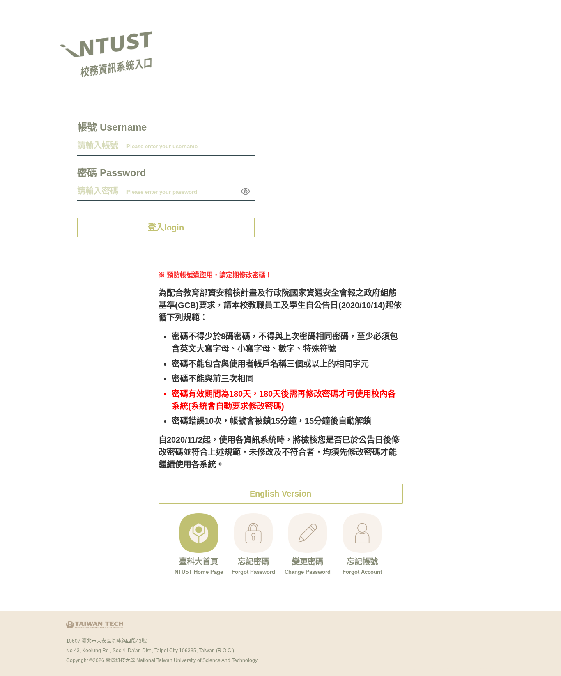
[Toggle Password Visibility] (246, 191)
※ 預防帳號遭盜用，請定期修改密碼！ (215, 274)
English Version (280, 493)
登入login (166, 227)
